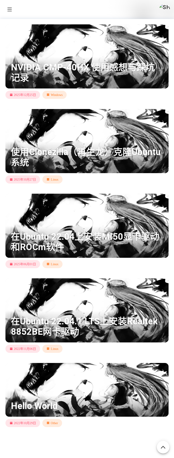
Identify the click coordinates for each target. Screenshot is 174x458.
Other (54, 423)
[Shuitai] (164, 9)
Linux (54, 179)
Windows (57, 94)
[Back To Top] (163, 445)
